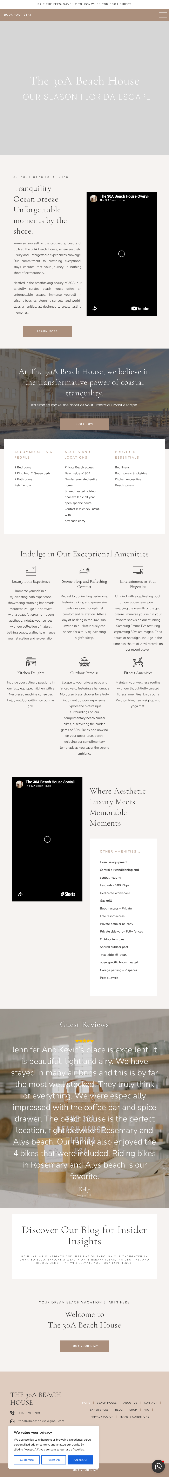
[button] (158, 1466)
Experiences (99, 1409)
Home (86, 1402)
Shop (133, 1409)
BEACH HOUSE (107, 1402)
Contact (150, 1402)
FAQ (146, 1409)
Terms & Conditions (134, 1416)
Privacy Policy (101, 1416)
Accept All (80, 1460)
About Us (130, 1402)
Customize (27, 1460)
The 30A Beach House (35, 1398)
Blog (119, 1409)
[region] (53, 1447)
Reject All (53, 1460)
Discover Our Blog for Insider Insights (84, 1235)
